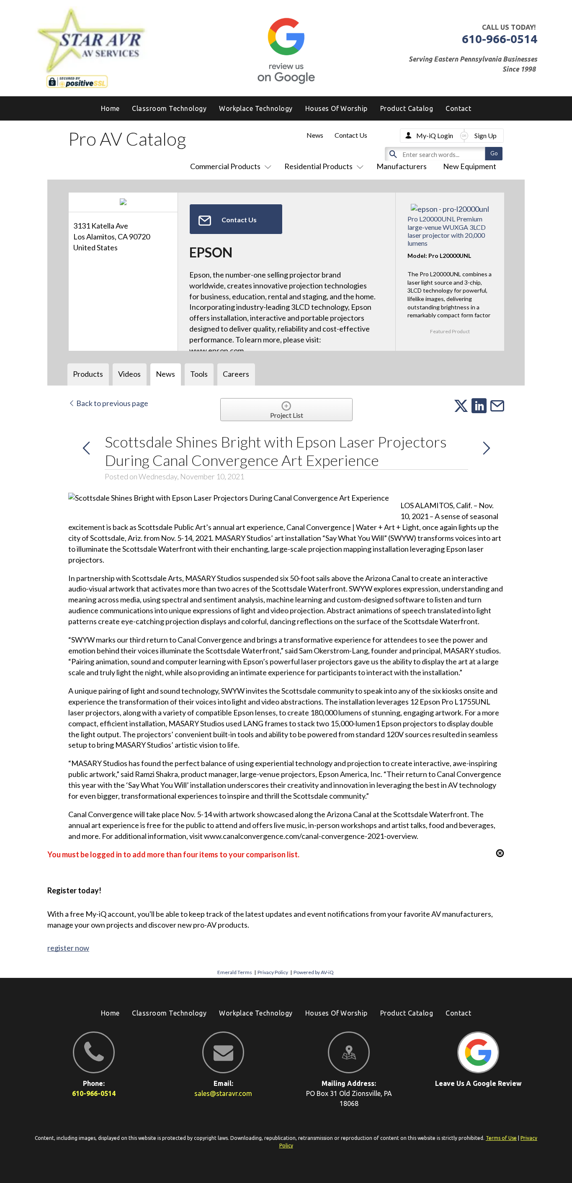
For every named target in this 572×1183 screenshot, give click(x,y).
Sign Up (485, 135)
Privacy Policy (273, 972)
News (315, 135)
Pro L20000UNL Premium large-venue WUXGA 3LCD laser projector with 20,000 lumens (446, 231)
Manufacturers (401, 166)
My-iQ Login (434, 135)
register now (68, 947)
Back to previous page (111, 403)
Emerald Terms (234, 972)
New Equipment (469, 166)
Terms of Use (501, 1138)
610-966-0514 (499, 38)
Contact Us (351, 135)
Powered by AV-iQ (314, 972)
